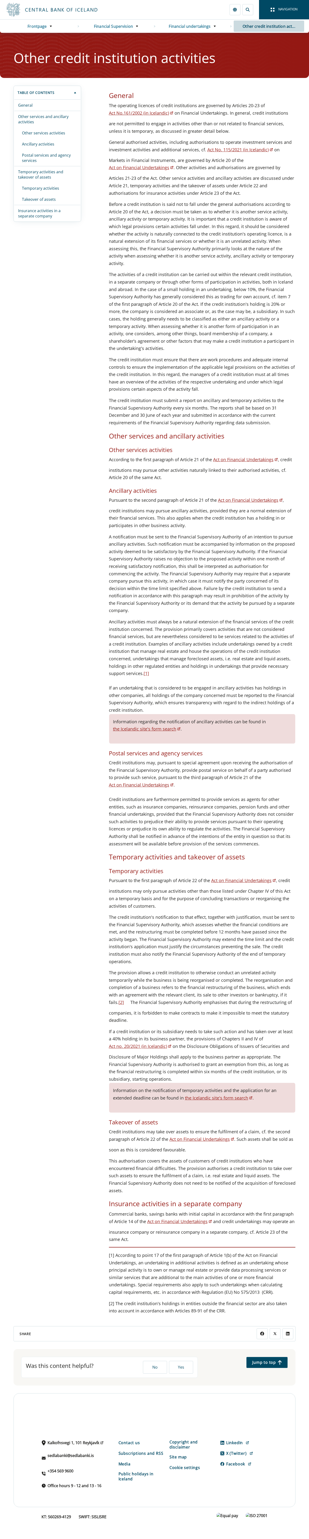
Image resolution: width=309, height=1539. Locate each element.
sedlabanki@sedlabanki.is (71, 1455)
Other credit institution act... (269, 26)
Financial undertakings (190, 26)
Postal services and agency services (46, 158)
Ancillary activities (38, 144)
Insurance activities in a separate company (39, 213)
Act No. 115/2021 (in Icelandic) (238, 150)
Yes (181, 1367)
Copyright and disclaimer (183, 1444)
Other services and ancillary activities (43, 119)
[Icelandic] (235, 9)
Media (125, 1464)
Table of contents (36, 92)
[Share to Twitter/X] (275, 1333)
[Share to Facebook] (262, 1333)
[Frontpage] (61, 9)
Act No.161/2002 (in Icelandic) (139, 113)
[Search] (247, 9)
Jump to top (264, 1362)
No (155, 1367)
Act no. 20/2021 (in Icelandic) (138, 1046)
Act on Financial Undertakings (139, 167)
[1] (146, 673)
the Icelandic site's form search (144, 729)
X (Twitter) (236, 1453)
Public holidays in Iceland (136, 1476)
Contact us (129, 1442)
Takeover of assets (39, 199)
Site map (178, 1457)
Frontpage (37, 26)
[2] (121, 1002)
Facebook (235, 1464)
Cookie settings (184, 1467)
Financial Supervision (113, 26)
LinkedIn (234, 1442)
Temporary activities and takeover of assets (40, 174)
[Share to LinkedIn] (287, 1333)
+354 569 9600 (60, 1471)
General (25, 105)
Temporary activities (40, 188)
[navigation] (284, 9)
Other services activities (43, 133)
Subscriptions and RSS (141, 1453)
